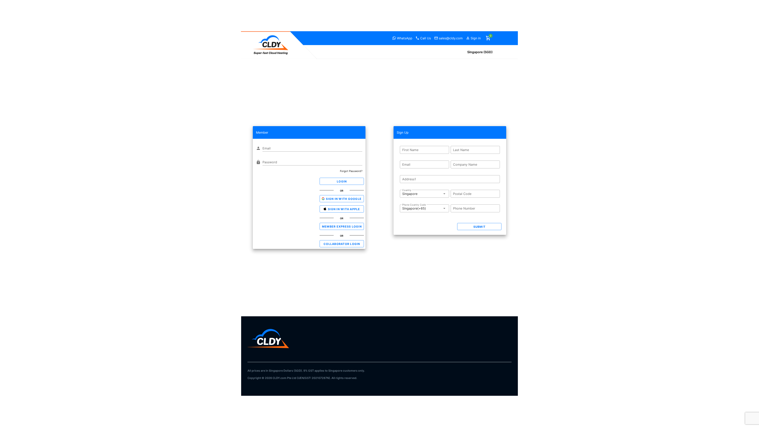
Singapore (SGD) (480, 52)
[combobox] (424, 194)
